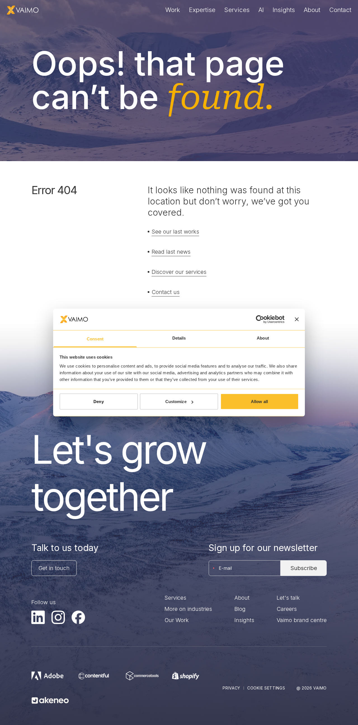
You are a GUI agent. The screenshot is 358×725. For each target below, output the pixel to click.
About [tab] (263, 337)
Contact (340, 9)
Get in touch (54, 568)
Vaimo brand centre (302, 620)
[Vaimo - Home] (23, 10)
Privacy (231, 688)
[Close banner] (297, 319)
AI (261, 9)
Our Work (176, 620)
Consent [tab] (95, 338)
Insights (284, 9)
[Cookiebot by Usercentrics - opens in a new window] (259, 319)
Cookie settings (266, 688)
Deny (98, 401)
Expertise (202, 9)
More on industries (188, 609)
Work (172, 9)
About (312, 9)
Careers (287, 609)
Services (236, 9)
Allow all (259, 401)
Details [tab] (179, 337)
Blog (240, 609)
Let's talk (288, 597)
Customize (176, 401)
